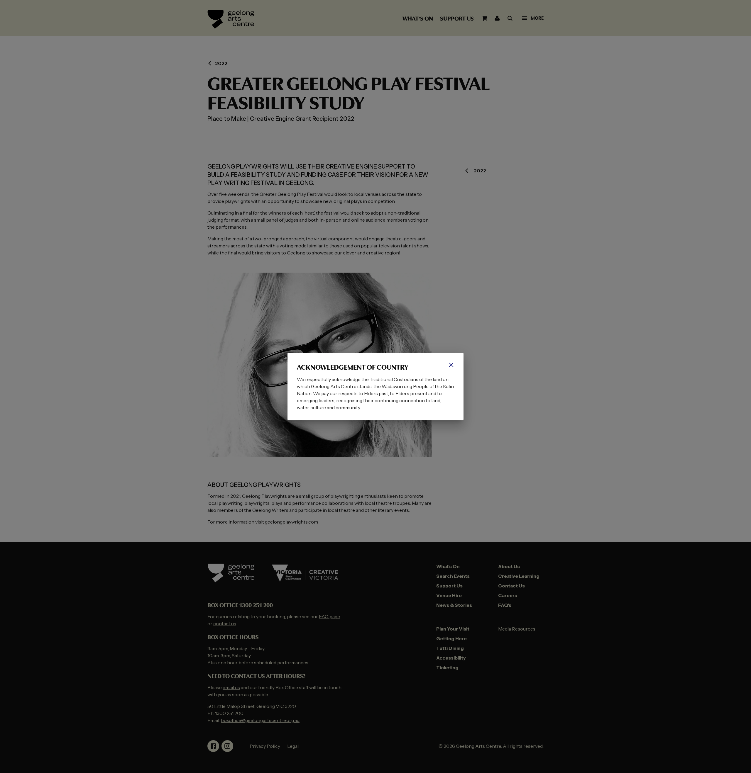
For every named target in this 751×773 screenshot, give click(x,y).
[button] (451, 365)
